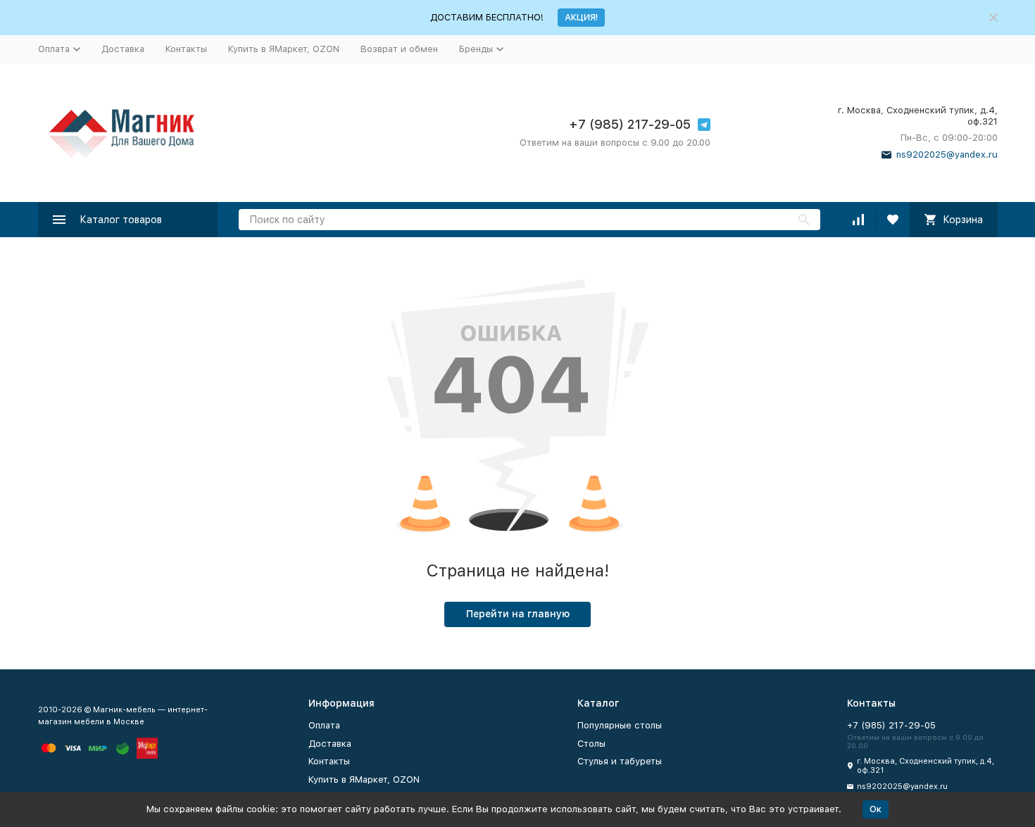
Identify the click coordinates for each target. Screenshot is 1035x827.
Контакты (186, 49)
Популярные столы (619, 725)
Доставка (122, 49)
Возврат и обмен (399, 49)
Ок (876, 809)
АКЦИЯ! (581, 17)
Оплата (324, 725)
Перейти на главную (518, 613)
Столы (591, 743)
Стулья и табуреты (619, 761)
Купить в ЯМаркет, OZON (283, 49)
